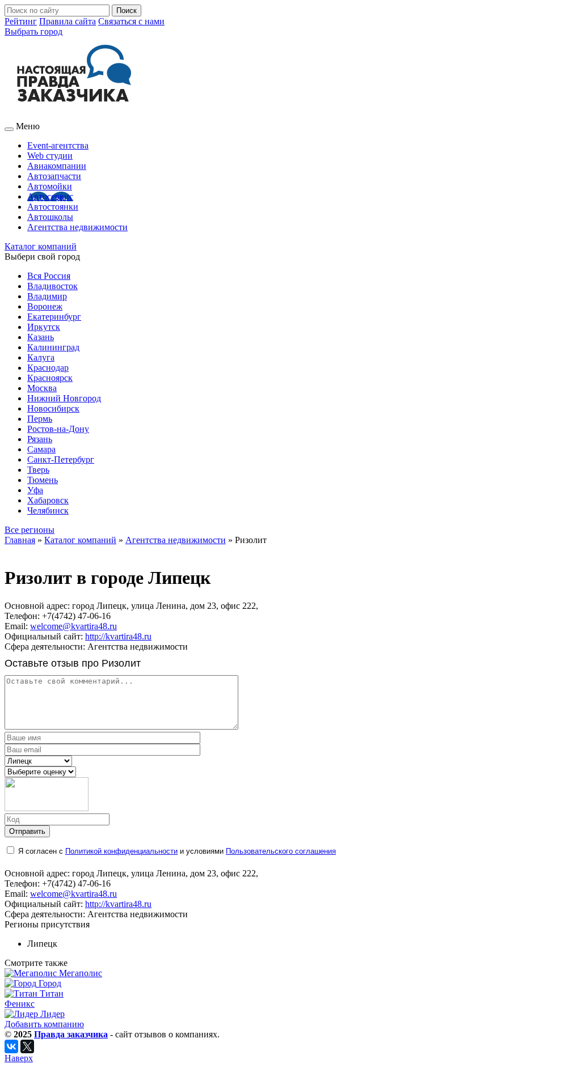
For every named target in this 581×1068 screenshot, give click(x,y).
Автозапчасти (54, 176)
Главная (20, 540)
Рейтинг (21, 21)
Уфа (35, 490)
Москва (42, 388)
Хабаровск (48, 500)
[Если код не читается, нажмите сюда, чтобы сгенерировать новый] (47, 808)
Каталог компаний (41, 246)
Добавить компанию (44, 1024)
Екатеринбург (54, 316)
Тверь (38, 469)
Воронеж (44, 306)
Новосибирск (53, 408)
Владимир (47, 296)
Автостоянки (52, 206)
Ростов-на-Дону (58, 429)
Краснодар (48, 367)
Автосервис (50, 196)
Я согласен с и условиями (177, 851)
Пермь (39, 418)
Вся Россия (48, 276)
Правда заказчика (71, 1034)
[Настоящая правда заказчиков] (83, 116)
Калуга (40, 357)
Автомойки (49, 186)
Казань (40, 337)
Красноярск (50, 378)
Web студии (50, 155)
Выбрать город (33, 31)
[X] (27, 1046)
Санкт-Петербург (60, 459)
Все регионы (29, 530)
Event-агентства (58, 145)
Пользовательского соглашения (281, 851)
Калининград (53, 347)
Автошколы (50, 217)
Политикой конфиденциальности (121, 851)
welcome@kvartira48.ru (73, 626)
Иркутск (43, 327)
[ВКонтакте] (11, 1046)
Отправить (27, 831)
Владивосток (52, 286)
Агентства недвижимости (77, 227)
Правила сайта (67, 21)
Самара (41, 449)
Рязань (39, 439)
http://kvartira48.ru (118, 636)
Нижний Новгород (64, 398)
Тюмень (42, 480)
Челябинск (48, 510)
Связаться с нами (131, 21)
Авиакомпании (56, 166)
